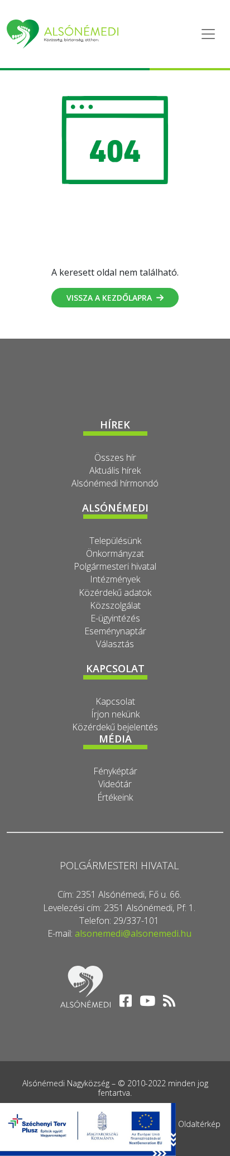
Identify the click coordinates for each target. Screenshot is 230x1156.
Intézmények (115, 579)
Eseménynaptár (115, 631)
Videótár (115, 784)
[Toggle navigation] (208, 34)
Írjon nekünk (115, 714)
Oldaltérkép (199, 1124)
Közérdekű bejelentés (115, 727)
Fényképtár (115, 771)
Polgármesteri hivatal (115, 566)
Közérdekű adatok (115, 592)
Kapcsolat (115, 701)
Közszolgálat (115, 605)
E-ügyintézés (115, 618)
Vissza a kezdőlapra (109, 297)
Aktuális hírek (115, 470)
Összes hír (115, 457)
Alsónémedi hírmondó (115, 483)
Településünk (115, 540)
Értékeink (115, 797)
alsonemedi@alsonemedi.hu (133, 933)
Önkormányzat (115, 553)
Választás (115, 644)
